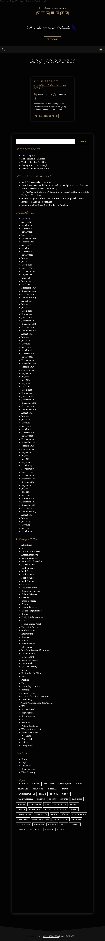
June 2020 (26, 281)
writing (60, 829)
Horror (24, 640)
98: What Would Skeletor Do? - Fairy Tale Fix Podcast (45, 191)
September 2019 (28, 297)
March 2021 (26, 264)
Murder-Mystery (29, 666)
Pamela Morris (63, 95)
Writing (25, 742)
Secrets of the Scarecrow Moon (35, 696)
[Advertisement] (52, 884)
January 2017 (27, 396)
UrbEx (24, 719)
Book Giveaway (28, 568)
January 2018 (27, 356)
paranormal (41, 814)
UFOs (24, 706)
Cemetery (25, 584)
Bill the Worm (65, 784)
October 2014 (27, 482)
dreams (42, 794)
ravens (65, 814)
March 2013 (26, 531)
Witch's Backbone (29, 725)
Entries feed (27, 765)
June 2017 (25, 380)
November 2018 (28, 324)
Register (25, 759)
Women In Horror (29, 732)
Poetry (24, 683)
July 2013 (25, 518)
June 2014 (25, 491)
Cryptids (25, 604)
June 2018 (25, 340)
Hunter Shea (35, 804)
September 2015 (28, 449)
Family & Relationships (32, 617)
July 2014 (25, 488)
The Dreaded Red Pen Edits (33, 162)
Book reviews (27, 574)
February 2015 (27, 468)
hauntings (77, 799)
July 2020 (25, 277)
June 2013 (25, 521)
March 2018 (26, 350)
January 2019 (27, 317)
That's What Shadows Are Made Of (37, 702)
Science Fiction (28, 693)
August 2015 (27, 452)
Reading (25, 689)
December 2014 (28, 475)
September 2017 (28, 370)
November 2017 (28, 363)
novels (73, 809)
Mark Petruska (28, 182)
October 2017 (27, 366)
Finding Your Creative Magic (34, 165)
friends (41, 799)
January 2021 (27, 268)
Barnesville (48, 784)
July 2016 (25, 416)
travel (63, 824)
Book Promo (27, 571)
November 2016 (28, 403)
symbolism (39, 824)
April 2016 (26, 426)
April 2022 (26, 245)
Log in (24, 762)
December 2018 (28, 320)
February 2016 (27, 432)
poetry (54, 814)
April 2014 (25, 495)
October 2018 (27, 327)
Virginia (21, 829)
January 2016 (27, 435)
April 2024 (26, 222)
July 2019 (25, 304)
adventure (23, 784)
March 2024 (26, 225)
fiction (65, 794)
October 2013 (27, 508)
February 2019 (27, 314)
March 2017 (26, 389)
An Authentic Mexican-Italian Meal (49, 85)
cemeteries (23, 789)
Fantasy (24, 620)
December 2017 (28, 360)
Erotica (24, 614)
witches (49, 829)
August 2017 (27, 373)
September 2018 (28, 330)
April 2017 (25, 386)
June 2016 (25, 419)
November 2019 (28, 291)
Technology (26, 699)
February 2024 (27, 228)
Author (35, 784)
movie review (59, 804)
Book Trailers (27, 581)
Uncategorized (28, 709)
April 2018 (26, 347)
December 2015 (28, 439)
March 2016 (26, 429)
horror (21, 804)
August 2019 (27, 301)
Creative (25, 597)
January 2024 (27, 231)
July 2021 (25, 258)
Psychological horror (31, 686)
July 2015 (25, 455)
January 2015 (27, 472)
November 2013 (28, 505)
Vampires (25, 722)
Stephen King (24, 824)
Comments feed (28, 769)
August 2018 (27, 333)
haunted (64, 799)
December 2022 (28, 238)
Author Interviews (29, 554)
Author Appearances (30, 551)
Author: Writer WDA (51, 936)
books (79, 784)
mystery (21, 809)
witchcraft (35, 829)
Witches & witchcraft (31, 729)
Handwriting (27, 633)
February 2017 (27, 393)
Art (22, 548)
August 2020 (27, 274)
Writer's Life (27, 739)
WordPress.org (28, 772)
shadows (76, 819)
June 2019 (25, 307)
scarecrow (23, 819)
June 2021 (25, 261)
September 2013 (28, 511)
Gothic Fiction (28, 630)
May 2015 (25, 462)
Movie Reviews (28, 663)
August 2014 (27, 485)
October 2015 (27, 445)
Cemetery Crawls (29, 587)
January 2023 (27, 235)
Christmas (52, 789)
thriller (52, 824)
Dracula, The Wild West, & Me (35, 168)
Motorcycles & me (29, 660)
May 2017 (25, 383)
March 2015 (26, 465)
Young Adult (27, 745)
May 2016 (25, 422)
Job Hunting (26, 646)
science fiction (60, 819)
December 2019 (28, 287)
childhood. (37, 789)
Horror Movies (28, 643)
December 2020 (28, 271)
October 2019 (27, 294)
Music (24, 670)
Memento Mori (28, 653)
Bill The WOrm (28, 564)
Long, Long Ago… (29, 155)
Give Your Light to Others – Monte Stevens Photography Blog (49, 198)
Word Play (26, 735)
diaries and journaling (31, 610)
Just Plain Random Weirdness (35, 650)
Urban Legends (28, 716)
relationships (79, 814)
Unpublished (27, 712)
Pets (23, 676)
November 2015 (28, 442)
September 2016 (28, 409)
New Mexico (34, 809)
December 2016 (28, 399)
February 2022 (28, 251)
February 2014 (27, 498)
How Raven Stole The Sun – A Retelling (39, 188)
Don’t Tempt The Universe (33, 158)
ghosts (52, 799)
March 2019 (26, 310)
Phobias (25, 679)
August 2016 (27, 412)
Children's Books (29, 594)
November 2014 (28, 478)
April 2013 (25, 528)
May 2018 (25, 343)
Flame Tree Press (25, 799)
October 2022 (27, 241)
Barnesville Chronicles (31, 561)
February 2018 (27, 353)
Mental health (27, 656)
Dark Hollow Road (29, 607)
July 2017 (25, 376)
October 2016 (27, 406)
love (47, 804)
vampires (75, 824)
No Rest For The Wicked (32, 673)
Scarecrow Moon (40, 819)
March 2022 (26, 248)
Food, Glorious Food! (46, 116)
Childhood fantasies (30, 591)
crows (65, 789)
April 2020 (26, 284)
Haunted (25, 637)
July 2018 (25, 337)
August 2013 (26, 514)
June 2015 (25, 458)
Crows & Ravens (28, 600)
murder (74, 804)
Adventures (26, 544)
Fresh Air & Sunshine (31, 627)
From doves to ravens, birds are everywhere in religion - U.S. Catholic (53, 185)
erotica (54, 794)
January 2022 (27, 254)
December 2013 (28, 501)
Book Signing (27, 577)
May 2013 (25, 524)
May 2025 (25, 218)
